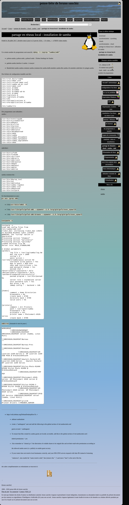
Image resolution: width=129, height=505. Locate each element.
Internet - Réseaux (109, 119)
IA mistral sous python (106, 67)
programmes (78, 20)
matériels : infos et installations (109, 141)
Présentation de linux (109, 152)
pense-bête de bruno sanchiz (59, 3)
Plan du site (5, 492)
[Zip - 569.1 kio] (49, 473)
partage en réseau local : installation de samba (107, 53)
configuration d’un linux (109, 87)
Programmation (109, 157)
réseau (103, 189)
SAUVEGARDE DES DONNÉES (109, 163)
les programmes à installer (109, 130)
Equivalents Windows (109, 97)
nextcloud (102, 36)
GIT (109, 102)
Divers (17, 20)
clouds (101, 41)
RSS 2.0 (28, 492)
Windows (104, 20)
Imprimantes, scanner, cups (109, 108)
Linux (44, 20)
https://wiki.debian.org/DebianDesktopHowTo (21, 414)
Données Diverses (27, 20)
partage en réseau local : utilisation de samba (109, 48)
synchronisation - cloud (106, 44)
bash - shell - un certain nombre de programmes (106, 71)
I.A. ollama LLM (104, 65)
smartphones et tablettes (91, 20)
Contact (22, 492)
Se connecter (14, 492)
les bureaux (109, 124)
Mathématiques (52, 20)
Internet (37, 20)
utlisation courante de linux (109, 175)
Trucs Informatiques (109, 169)
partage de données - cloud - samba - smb (27, 28)
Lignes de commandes (109, 135)
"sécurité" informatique (109, 82)
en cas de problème (109, 92)
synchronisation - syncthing (108, 38)
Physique (62, 20)
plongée (69, 20)
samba (103, 194)
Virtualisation (109, 180)
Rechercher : (35, 24)
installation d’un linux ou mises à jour (109, 114)
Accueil (4, 28)
